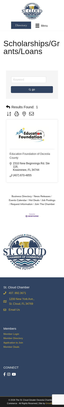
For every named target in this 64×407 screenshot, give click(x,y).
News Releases (42, 196)
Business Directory (22, 196)
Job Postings (48, 200)
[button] (8, 107)
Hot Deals (34, 200)
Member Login (11, 334)
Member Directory (13, 338)
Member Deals (11, 346)
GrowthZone (51, 403)
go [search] (33, 89)
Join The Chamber (45, 204)
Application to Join (13, 342)
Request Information (22, 204)
